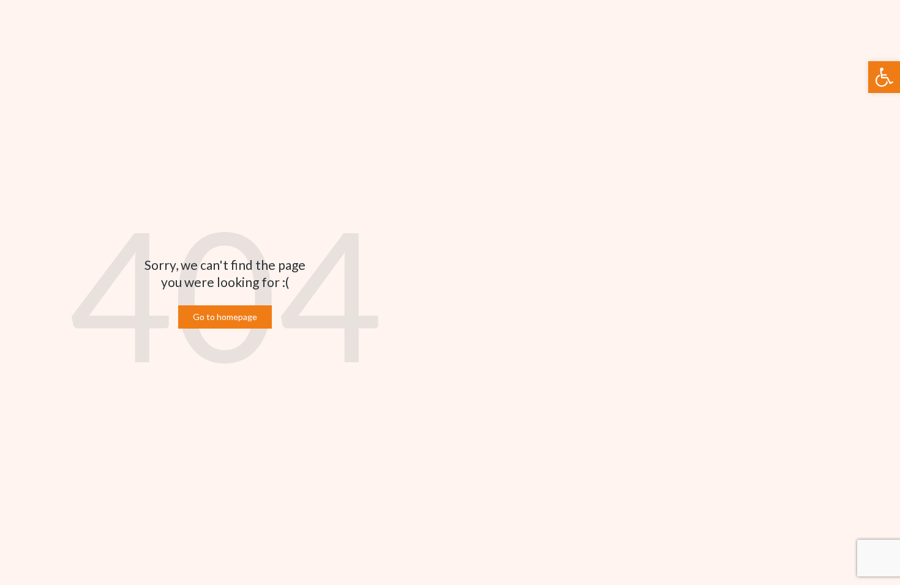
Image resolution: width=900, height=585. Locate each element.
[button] (884, 77)
